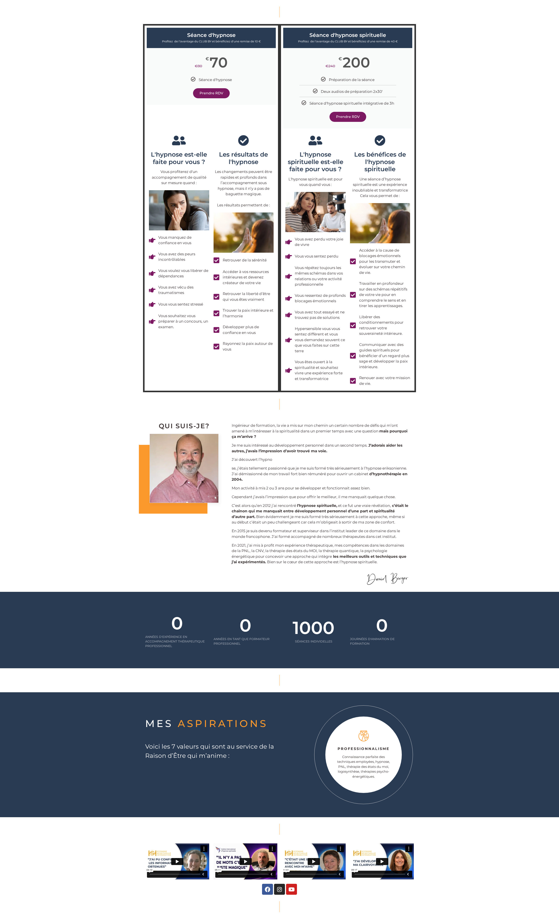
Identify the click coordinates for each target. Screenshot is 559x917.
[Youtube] (291, 889)
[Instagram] (279, 889)
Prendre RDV (211, 93)
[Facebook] (267, 889)
